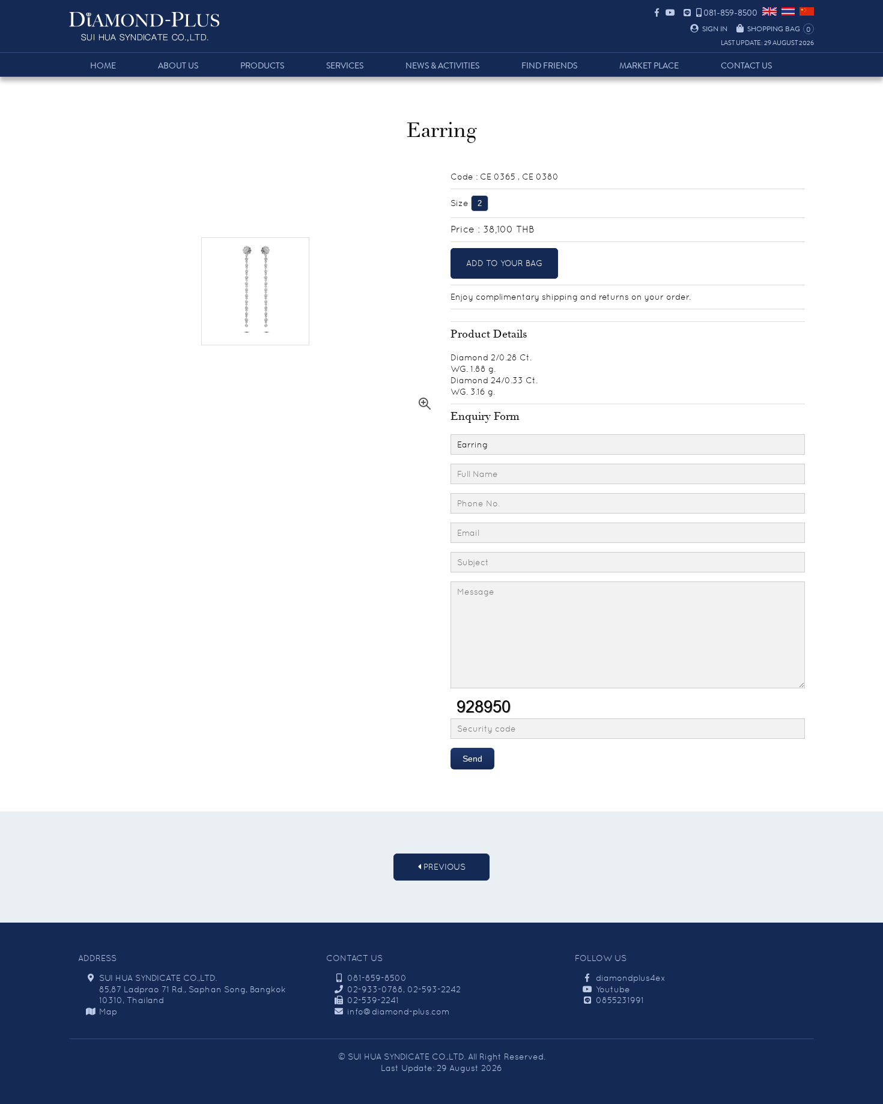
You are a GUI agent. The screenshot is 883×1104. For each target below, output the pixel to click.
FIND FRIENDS (549, 65)
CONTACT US (746, 65)
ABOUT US (178, 65)
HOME (103, 65)
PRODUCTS (262, 65)
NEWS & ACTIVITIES (442, 65)
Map (108, 1011)
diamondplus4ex (631, 978)
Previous (443, 867)
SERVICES (344, 65)
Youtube (613, 989)
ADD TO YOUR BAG (504, 263)
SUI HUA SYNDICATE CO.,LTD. (407, 1056)
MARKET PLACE (649, 65)
